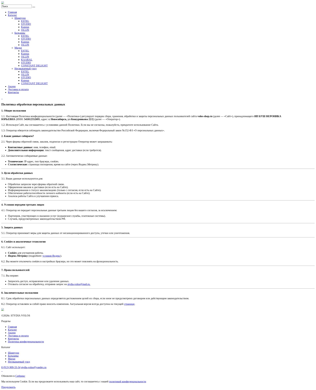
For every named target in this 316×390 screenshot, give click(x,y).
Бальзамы (19, 33)
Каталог (12, 15)
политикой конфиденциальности (127, 381)
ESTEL (25, 21)
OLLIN (25, 30)
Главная (12, 12)
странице (129, 304)
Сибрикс (20, 375)
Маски (18, 47)
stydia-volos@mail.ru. (78, 284)
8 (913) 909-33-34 (10, 367)
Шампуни (20, 18)
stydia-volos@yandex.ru (33, 367)
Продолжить (8, 387)
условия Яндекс (51, 255)
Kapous (25, 27)
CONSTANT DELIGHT (34, 65)
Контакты (13, 92)
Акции (12, 86)
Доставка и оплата (18, 89)
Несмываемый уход (25, 68)
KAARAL (26, 59)
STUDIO (26, 24)
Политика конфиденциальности (26, 341)
